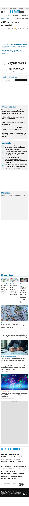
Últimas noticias (14, 454)
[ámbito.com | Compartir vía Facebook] (20, 28)
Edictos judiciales (16, 476)
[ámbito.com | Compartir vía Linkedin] (23, 28)
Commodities (18, 195)
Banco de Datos (6, 459)
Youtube (16, 449)
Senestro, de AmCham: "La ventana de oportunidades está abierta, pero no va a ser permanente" (13, 51)
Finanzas (24, 15)
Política (20, 456)
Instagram (8, 449)
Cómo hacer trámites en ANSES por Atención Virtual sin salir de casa (12, 128)
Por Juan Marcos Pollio (23, 302)
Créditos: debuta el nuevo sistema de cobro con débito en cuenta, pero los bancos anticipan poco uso (16, 153)
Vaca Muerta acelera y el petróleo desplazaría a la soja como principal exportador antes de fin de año (12, 111)
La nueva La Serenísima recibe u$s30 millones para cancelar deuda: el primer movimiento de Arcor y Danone (14, 46)
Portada (4, 454)
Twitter (2, 449)
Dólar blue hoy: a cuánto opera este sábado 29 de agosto (12, 118)
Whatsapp (19, 449)
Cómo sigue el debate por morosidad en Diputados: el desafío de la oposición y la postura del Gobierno (16, 160)
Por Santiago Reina (5, 371)
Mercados (16, 459)
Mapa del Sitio (10, 471)
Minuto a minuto (5, 391)
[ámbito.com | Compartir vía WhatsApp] (18, 28)
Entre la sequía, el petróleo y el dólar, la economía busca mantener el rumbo (13, 359)
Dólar (7, 15)
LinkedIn (12, 449)
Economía (15, 15)
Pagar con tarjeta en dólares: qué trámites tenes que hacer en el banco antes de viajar (14, 336)
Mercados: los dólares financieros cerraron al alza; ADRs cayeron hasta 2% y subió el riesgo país (14, 395)
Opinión (12, 461)
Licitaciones (12, 478)
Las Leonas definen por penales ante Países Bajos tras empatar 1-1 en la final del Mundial (15, 147)
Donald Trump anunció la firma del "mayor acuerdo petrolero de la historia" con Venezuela (16, 166)
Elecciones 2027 (13, 8)
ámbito (2, 18)
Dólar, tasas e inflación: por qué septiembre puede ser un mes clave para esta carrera (24, 293)
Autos (3, 469)
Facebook (5, 449)
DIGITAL (7, 484)
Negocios (4, 461)
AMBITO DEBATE (22, 484)
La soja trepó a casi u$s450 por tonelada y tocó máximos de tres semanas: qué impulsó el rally (16, 70)
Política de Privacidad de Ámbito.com (12, 474)
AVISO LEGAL (4, 476)
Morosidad (21, 8)
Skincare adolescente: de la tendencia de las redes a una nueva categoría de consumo (13, 134)
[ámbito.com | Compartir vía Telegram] (25, 28)
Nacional (4, 464)
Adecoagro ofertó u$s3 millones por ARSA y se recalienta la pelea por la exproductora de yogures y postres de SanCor (17, 64)
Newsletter (23, 449)
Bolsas (10, 195)
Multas (3, 478)
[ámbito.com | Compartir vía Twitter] (21, 28)
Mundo (12, 464)
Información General (20, 466)
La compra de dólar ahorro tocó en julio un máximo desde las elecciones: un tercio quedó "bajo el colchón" (14, 367)
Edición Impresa (6, 466)
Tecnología (22, 469)
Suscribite (21, 80)
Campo (8, 18)
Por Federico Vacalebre (6, 330)
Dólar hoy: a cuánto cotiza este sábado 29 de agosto (13, 123)
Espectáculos (12, 469)
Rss (2, 471)
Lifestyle (20, 461)
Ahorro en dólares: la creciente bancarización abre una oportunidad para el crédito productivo (14, 325)
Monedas (3, 195)
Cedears (26, 195)
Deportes (20, 464)
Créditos (27, 8)
